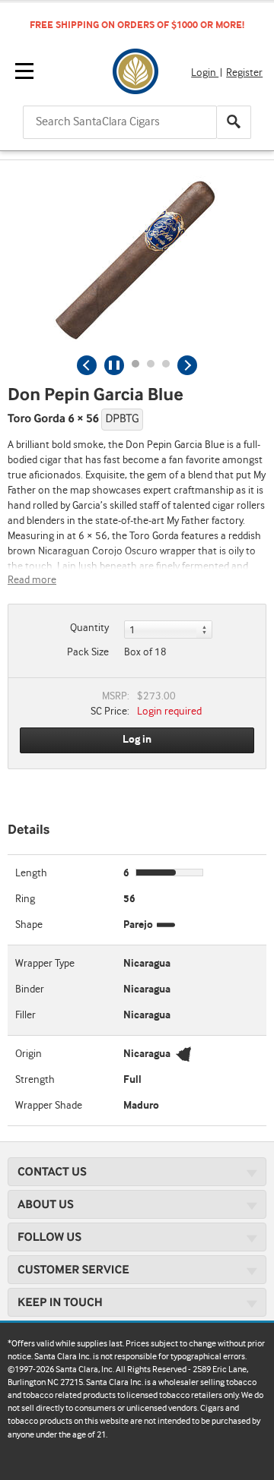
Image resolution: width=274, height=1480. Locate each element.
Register (244, 73)
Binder (29, 989)
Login (204, 73)
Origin (28, 1054)
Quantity (89, 628)
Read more (32, 580)
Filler (25, 1015)
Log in (137, 740)
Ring (25, 899)
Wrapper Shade (48, 1106)
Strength (35, 1080)
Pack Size (88, 652)
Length (31, 873)
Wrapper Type (45, 964)
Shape (29, 925)
